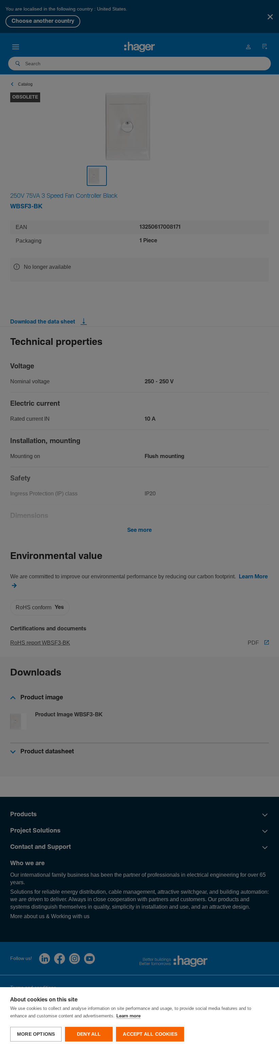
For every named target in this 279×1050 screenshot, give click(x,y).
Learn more (128, 1016)
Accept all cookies (150, 1034)
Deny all (89, 1034)
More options (36, 1034)
